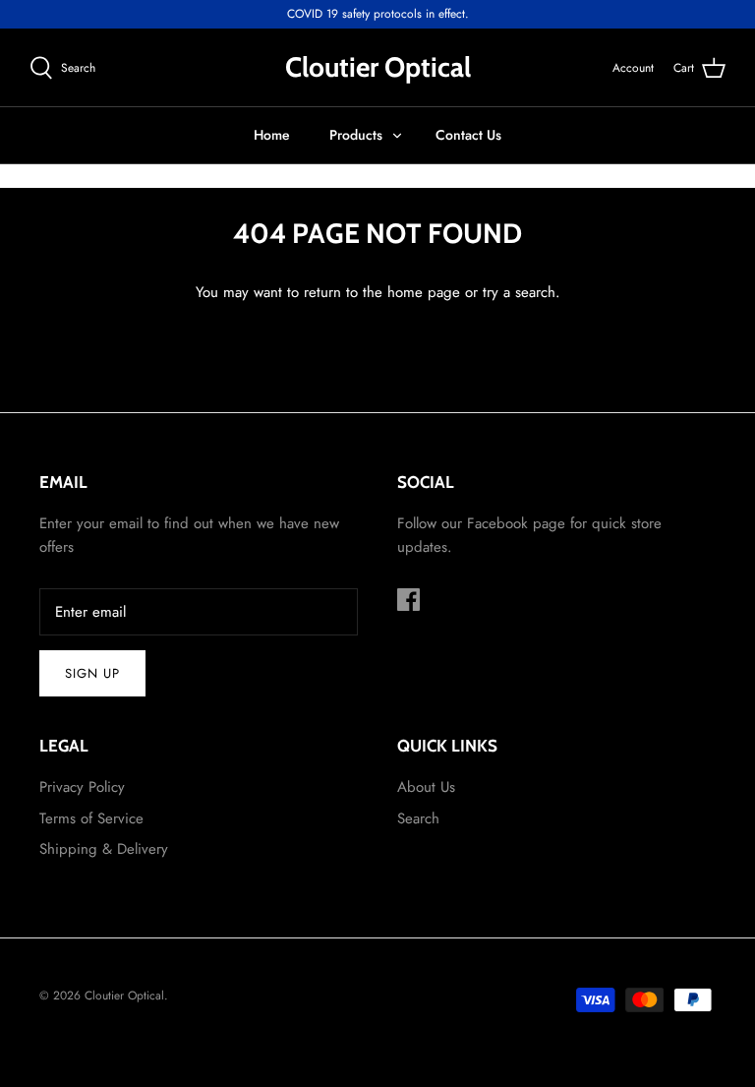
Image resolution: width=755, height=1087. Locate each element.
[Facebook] (408, 599)
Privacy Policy (82, 787)
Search (418, 818)
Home (272, 135)
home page (423, 292)
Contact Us (468, 135)
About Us (426, 787)
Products (355, 135)
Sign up (92, 673)
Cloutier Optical (124, 995)
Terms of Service (91, 818)
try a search (519, 292)
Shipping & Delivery (103, 849)
